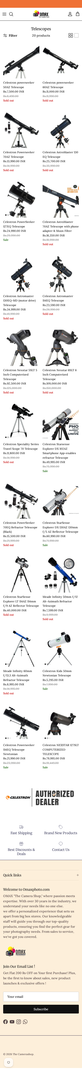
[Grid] (70, 35)
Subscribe (41, 1009)
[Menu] (4, 14)
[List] (76, 35)
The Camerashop (23, 1054)
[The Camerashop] (41, 14)
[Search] (13, 14)
